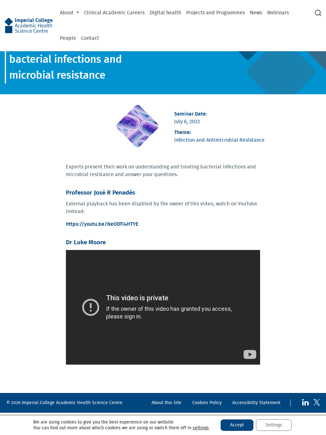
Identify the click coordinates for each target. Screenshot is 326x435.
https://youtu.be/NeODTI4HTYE (102, 224)
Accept (237, 425)
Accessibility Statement (256, 402)
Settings (274, 425)
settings (201, 428)
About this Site (166, 402)
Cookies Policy (207, 402)
